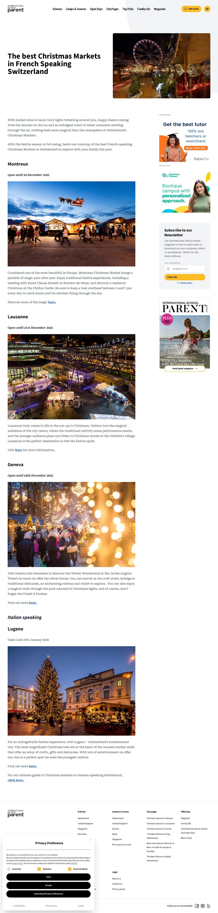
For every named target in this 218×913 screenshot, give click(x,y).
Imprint (81, 905)
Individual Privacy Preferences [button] (48, 893)
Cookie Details (19, 905)
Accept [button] (48, 885)
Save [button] (48, 877)
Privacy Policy (51, 905)
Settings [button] (73, 863)
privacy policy (17, 863)
